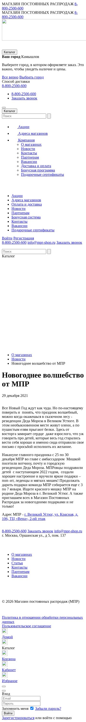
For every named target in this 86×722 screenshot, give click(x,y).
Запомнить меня (15, 708)
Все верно (10, 77)
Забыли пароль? (48, 708)
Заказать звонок (24, 98)
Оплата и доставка (26, 204)
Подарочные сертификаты (42, 174)
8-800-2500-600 (14, 86)
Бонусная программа (38, 170)
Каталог (9, 52)
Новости (28, 149)
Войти (7, 238)
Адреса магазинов (32, 133)
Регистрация (23, 238)
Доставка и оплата (36, 166)
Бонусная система (26, 217)
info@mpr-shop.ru (41, 242)
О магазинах (31, 144)
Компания (26, 140)
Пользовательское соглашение (26, 626)
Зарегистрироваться (18, 718)
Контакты (29, 153)
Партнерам (30, 157)
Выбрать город (31, 77)
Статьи (17, 563)
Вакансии (29, 162)
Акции (23, 127)
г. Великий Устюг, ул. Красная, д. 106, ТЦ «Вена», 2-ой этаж (40, 516)
